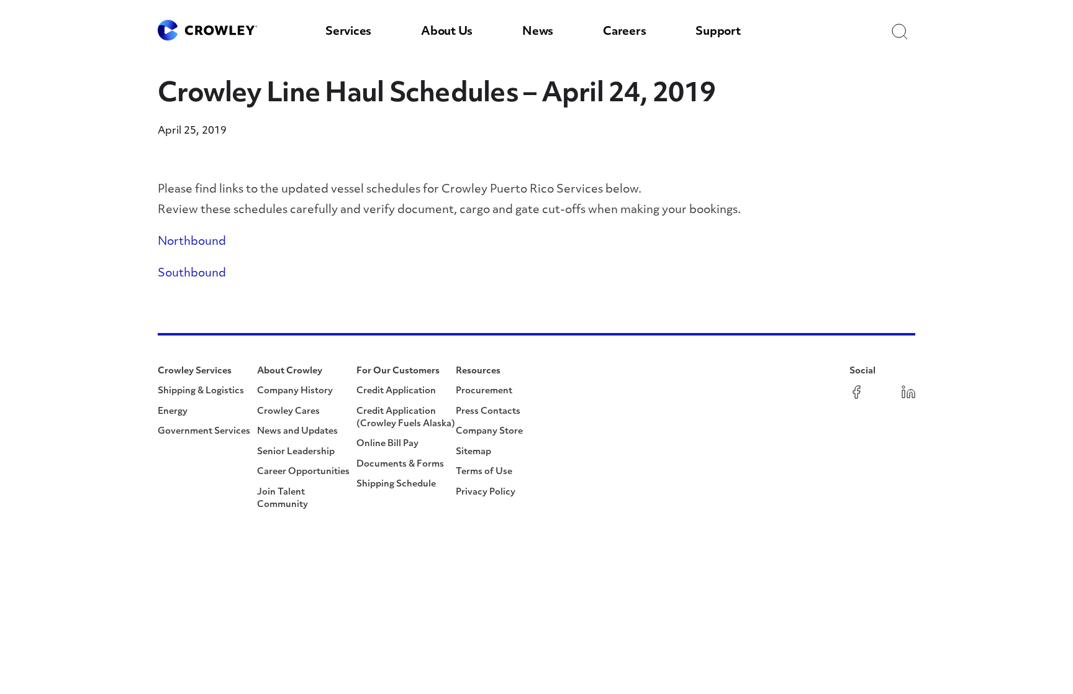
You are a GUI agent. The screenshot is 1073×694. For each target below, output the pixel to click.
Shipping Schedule (396, 484)
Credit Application (396, 391)
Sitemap (473, 452)
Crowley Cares (288, 411)
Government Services (204, 431)
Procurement (484, 391)
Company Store (489, 431)
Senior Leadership (296, 452)
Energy (173, 411)
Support (717, 32)
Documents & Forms (400, 464)
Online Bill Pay (387, 444)
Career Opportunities (303, 472)
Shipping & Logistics (201, 391)
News (537, 32)
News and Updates (297, 431)
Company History (295, 391)
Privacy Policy (485, 492)
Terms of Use (484, 472)
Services (348, 32)
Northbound (192, 242)
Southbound (192, 274)
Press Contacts (488, 411)
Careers (624, 32)
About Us (447, 32)
